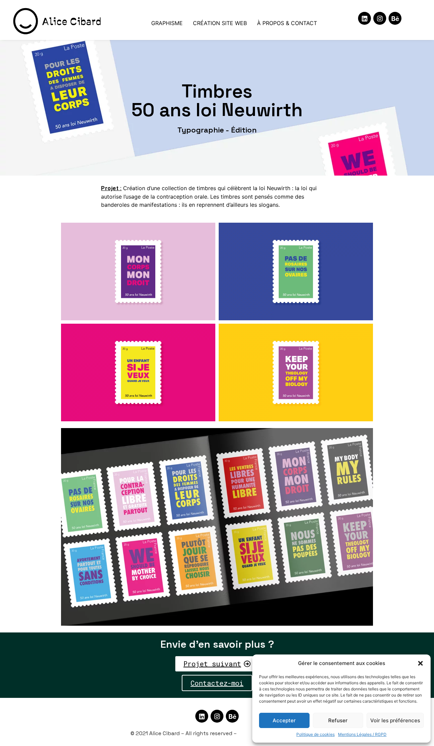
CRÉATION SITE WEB (220, 23)
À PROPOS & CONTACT (287, 23)
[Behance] (395, 18)
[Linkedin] (364, 18)
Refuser (338, 720)
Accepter (284, 720)
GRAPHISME (167, 23)
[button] (420, 663)
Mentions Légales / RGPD (362, 734)
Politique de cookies (315, 734)
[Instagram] (379, 18)
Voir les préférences (395, 720)
